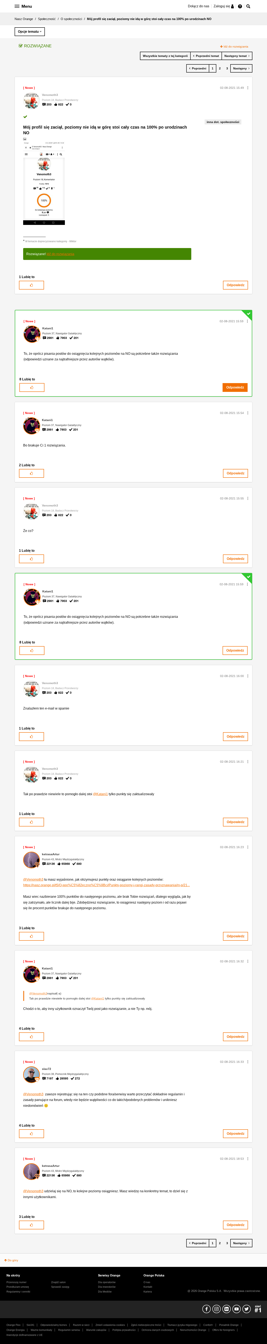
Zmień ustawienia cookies (110, 1325)
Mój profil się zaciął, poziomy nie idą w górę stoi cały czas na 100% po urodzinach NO (105, 130)
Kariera (148, 1291)
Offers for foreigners (223, 1330)
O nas (147, 1282)
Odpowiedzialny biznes (53, 1325)
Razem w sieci (81, 1325)
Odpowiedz (235, 285)
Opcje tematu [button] (28, 31)
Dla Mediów (105, 1291)
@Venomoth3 (33, 879)
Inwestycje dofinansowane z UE (24, 1335)
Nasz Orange (24, 19)
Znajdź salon (58, 1282)
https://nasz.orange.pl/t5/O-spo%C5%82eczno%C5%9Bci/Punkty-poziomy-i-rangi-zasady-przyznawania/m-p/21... (106, 885)
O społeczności (71, 19)
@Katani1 (100, 794)
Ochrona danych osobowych (158, 1330)
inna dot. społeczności (223, 122)
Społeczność (47, 19)
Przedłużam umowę (17, 1286)
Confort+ (208, 1325)
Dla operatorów (107, 1282)
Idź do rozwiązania (236, 46)
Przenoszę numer (16, 1282)
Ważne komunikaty (41, 1330)
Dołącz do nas (198, 6)
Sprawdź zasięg (60, 1286)
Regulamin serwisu (69, 1330)
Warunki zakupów (96, 1330)
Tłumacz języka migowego (182, 1325)
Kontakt (148, 1286)
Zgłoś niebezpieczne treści (146, 1325)
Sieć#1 (30, 1325)
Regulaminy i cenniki (18, 1291)
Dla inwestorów (107, 1286)
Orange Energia (15, 1330)
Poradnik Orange (229, 1325)
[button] (247, 87)
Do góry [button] (13, 1260)
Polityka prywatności (124, 1330)
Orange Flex (13, 1325)
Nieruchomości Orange (193, 1330)
